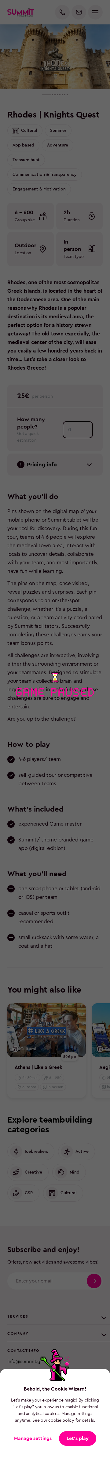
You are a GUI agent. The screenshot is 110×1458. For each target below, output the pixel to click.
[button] (77, 1438)
